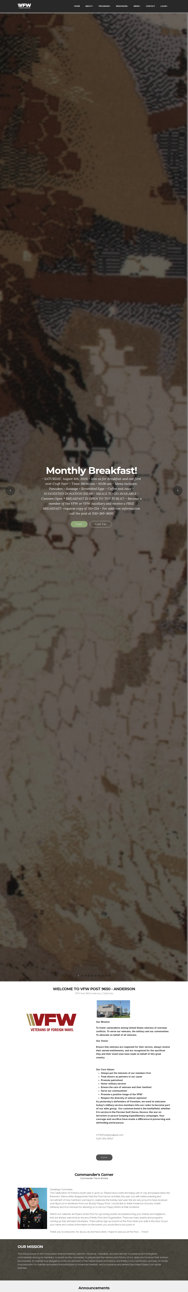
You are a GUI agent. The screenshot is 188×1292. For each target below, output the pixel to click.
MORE (104, 1157)
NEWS (136, 6)
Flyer (91, 516)
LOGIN (163, 6)
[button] (10, 490)
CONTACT (150, 6)
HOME (77, 6)
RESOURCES (121, 6)
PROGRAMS (104, 6)
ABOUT (88, 6)
